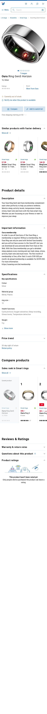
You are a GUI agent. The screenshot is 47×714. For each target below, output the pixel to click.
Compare (13, 109)
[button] (23, 96)
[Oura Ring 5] (28, 400)
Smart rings (23, 18)
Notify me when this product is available (20, 100)
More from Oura (32, 87)
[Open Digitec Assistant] (37, 4)
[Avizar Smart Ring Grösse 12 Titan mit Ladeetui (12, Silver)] (28, 155)
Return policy (7, 348)
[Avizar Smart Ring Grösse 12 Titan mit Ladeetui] (9, 155)
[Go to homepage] (3, 3)
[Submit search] (13, 10)
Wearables (13, 18)
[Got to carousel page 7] (28, 70)
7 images (23, 73)
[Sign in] (32, 4)
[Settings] (26, 4)
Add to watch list (36, 109)
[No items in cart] (43, 4)
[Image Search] (42, 10)
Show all (5, 133)
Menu (6, 10)
